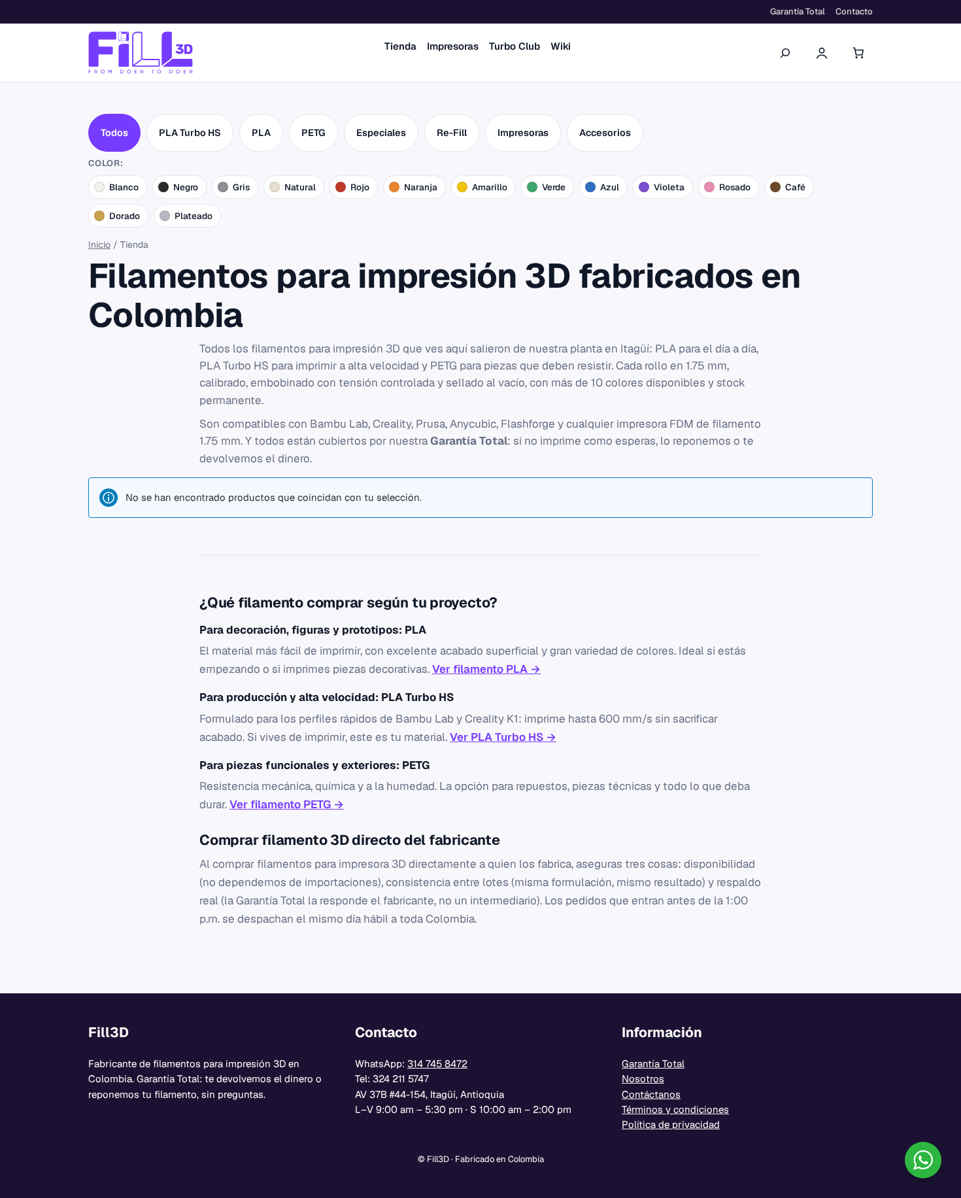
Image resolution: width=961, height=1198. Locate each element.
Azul (609, 187)
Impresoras (522, 132)
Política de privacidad (671, 1124)
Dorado (124, 216)
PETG (313, 132)
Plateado (193, 216)
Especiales (381, 132)
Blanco (124, 187)
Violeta (669, 187)
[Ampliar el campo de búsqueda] (785, 52)
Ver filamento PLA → (486, 669)
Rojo (359, 187)
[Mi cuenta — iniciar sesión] (821, 53)
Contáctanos (651, 1094)
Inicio (99, 244)
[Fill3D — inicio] (140, 52)
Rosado (734, 187)
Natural (300, 187)
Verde (553, 187)
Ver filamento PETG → (286, 804)
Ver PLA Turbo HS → (503, 737)
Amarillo (489, 187)
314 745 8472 (437, 1063)
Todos (114, 132)
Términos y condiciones (675, 1109)
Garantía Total (653, 1063)
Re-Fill (452, 132)
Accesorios (605, 132)
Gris (241, 187)
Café (795, 187)
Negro (185, 187)
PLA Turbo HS (190, 132)
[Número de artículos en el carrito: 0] (858, 53)
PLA (261, 132)
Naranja (420, 187)
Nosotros (643, 1078)
